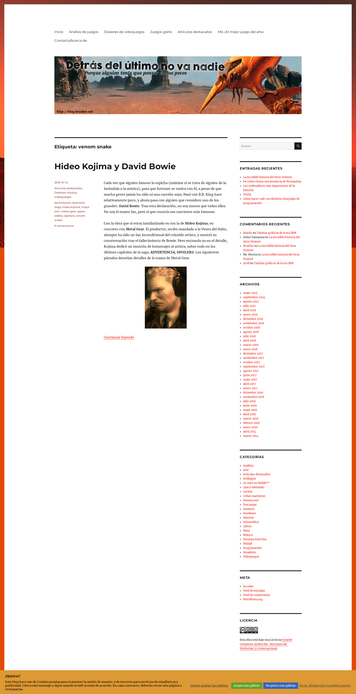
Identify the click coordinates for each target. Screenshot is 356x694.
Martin (247, 233)
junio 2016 (250, 405)
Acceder (248, 586)
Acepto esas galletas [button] (247, 685)
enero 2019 (250, 314)
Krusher (248, 246)
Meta (246, 530)
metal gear (68, 211)
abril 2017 (249, 384)
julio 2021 (249, 306)
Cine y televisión (253, 487)
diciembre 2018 (253, 319)
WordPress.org (253, 599)
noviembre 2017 (253, 358)
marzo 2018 (250, 345)
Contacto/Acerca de (70, 41)
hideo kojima (71, 207)
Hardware (249, 513)
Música (72, 192)
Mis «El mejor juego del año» (241, 32)
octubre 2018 (251, 327)
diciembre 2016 (253, 392)
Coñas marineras (254, 496)
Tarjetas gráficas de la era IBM (276, 233)
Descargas (250, 504)
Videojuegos (62, 197)
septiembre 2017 (254, 366)
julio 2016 (249, 401)
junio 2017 (250, 375)
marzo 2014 (250, 436)
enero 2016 (250, 427)
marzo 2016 (251, 418)
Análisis (248, 465)
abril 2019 (249, 310)
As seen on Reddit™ (256, 483)
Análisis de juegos (83, 32)
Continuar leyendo (119, 337)
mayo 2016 (250, 410)
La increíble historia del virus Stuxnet (267, 177)
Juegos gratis (161, 32)
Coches (248, 491)
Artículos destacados (195, 32)
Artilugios (249, 478)
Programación (252, 548)
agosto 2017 (251, 371)
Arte (246, 470)
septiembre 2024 (254, 297)
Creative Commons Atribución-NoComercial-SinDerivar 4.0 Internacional (266, 644)
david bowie (62, 202)
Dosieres (60, 192)
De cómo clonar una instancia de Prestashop (272, 181)
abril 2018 (249, 340)
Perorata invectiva (255, 539)
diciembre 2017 (253, 353)
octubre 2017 (251, 362)
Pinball (247, 543)
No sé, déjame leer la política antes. (325, 685)
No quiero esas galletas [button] (281, 685)
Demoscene (251, 500)
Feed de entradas (254, 590)
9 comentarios (64, 225)
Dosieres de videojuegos (124, 32)
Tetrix (247, 194)
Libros (247, 526)
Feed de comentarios (256, 595)
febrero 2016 (251, 423)
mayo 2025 (250, 293)
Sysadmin (249, 552)
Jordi (246, 263)
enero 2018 (250, 349)
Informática (251, 522)
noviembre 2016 (253, 397)
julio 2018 (249, 336)
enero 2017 (250, 388)
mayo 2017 (250, 379)
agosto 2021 (251, 301)
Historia (248, 517)
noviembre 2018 (253, 323)
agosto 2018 (251, 332)
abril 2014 (249, 431)
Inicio (58, 32)
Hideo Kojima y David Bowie (115, 166)
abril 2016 (249, 414)
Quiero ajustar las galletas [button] (209, 685)
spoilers (69, 215)
